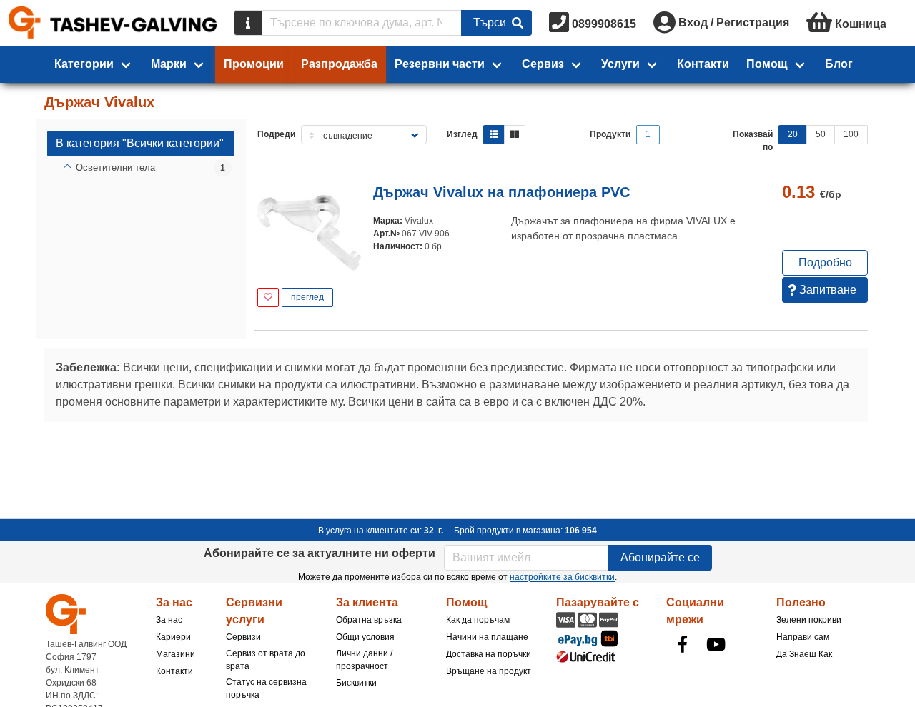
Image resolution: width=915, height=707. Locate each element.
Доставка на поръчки (488, 654)
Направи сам (802, 637)
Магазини (175, 654)
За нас (169, 620)
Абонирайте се (660, 557)
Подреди (276, 134)
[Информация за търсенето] (248, 23)
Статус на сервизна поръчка (266, 688)
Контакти (703, 64)
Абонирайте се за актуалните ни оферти (319, 553)
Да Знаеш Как (804, 654)
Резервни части (440, 64)
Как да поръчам (478, 620)
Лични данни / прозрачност (364, 659)
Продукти (610, 134)
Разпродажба (339, 64)
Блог (839, 64)
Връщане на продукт (488, 671)
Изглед (462, 134)
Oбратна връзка (369, 620)
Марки (169, 64)
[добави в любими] (268, 297)
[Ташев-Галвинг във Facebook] (682, 644)
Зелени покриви (808, 620)
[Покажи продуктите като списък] (494, 134)
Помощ (767, 64)
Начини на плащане (487, 637)
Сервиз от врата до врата (265, 659)
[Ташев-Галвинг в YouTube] (715, 644)
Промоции (254, 64)
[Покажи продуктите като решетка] (514, 134)
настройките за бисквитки (562, 577)
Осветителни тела (115, 167)
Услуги (620, 64)
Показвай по (753, 140)
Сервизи (243, 637)
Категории (84, 64)
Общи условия (365, 637)
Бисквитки (356, 683)
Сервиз (543, 64)
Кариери (173, 637)
